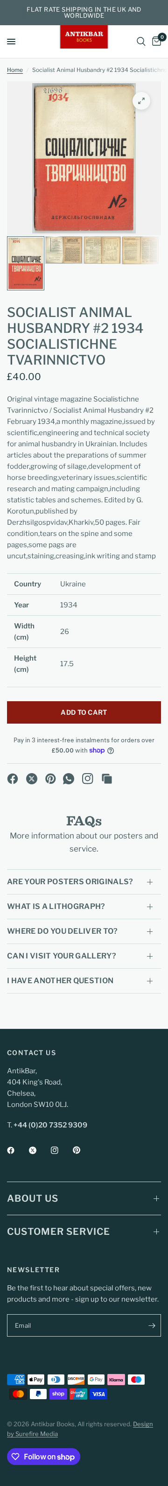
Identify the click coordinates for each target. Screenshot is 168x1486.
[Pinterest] (50, 778)
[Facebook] (12, 778)
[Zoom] (141, 101)
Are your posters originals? (70, 881)
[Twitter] (39, 1150)
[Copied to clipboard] (106, 778)
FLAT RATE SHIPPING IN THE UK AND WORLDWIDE (84, 12)
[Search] (141, 41)
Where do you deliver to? (62, 931)
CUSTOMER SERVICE (58, 1231)
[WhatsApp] (68, 778)
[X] (31, 778)
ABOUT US (32, 1198)
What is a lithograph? (56, 906)
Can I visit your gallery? (61, 955)
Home (15, 69)
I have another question (60, 980)
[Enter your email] (151, 1325)
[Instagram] (87, 778)
